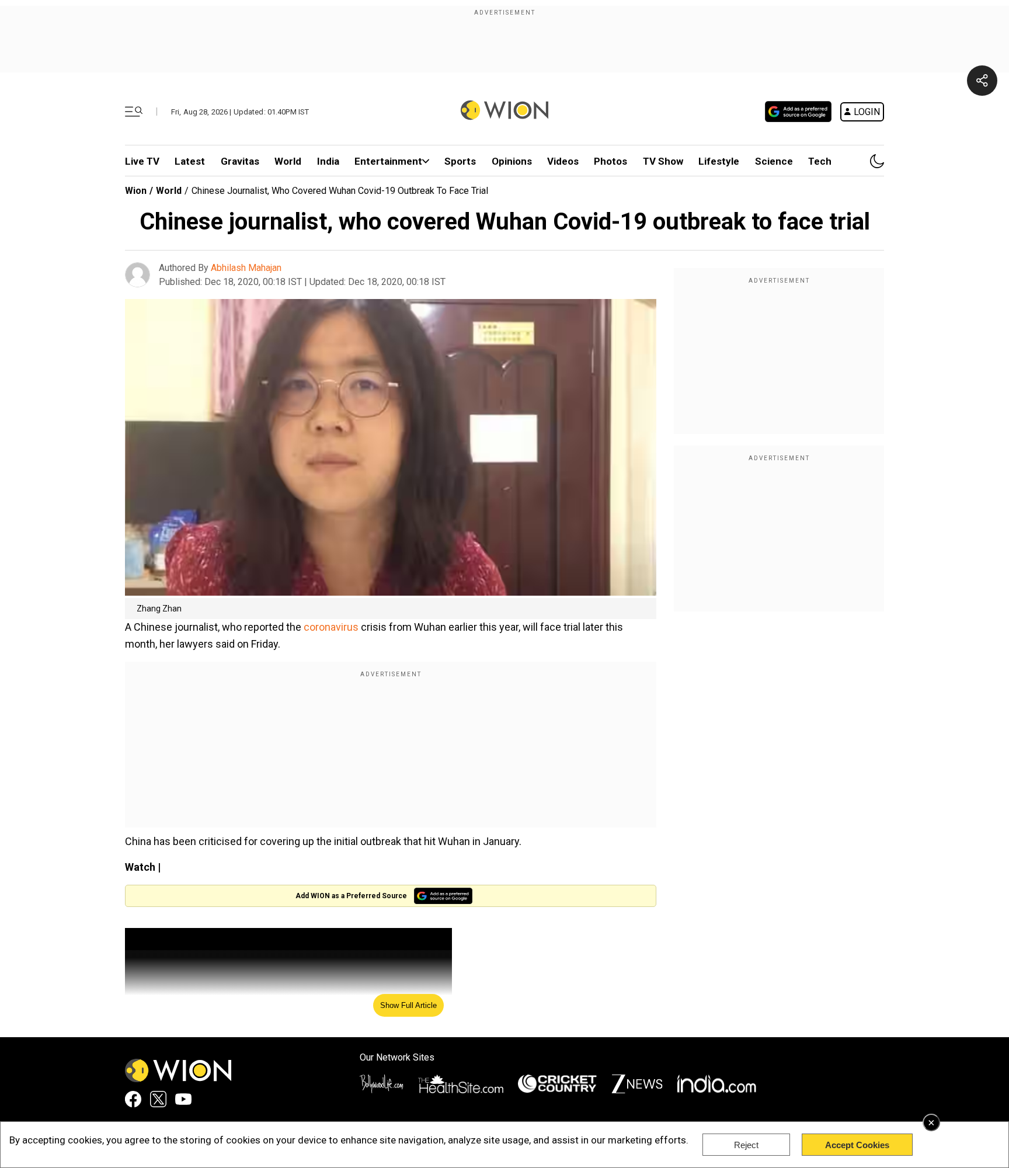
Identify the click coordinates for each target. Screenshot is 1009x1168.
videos (563, 161)
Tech (819, 161)
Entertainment (388, 161)
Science (774, 161)
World (287, 161)
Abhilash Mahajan (246, 267)
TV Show (663, 161)
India (328, 161)
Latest (190, 161)
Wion (136, 190)
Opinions (512, 161)
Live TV (142, 161)
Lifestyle (718, 161)
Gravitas (240, 161)
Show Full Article (408, 1005)
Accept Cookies (857, 1145)
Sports (460, 161)
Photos (610, 161)
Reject (746, 1145)
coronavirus (332, 627)
